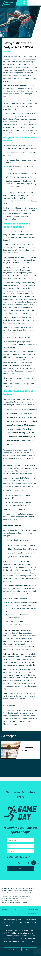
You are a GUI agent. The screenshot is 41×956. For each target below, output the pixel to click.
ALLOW (11, 949)
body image (8, 52)
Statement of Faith (33, 909)
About (17, 909)
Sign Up (20, 868)
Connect (5, 909)
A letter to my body (28, 749)
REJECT (29, 949)
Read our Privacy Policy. (27, 941)
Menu (34, 3)
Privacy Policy (32, 913)
